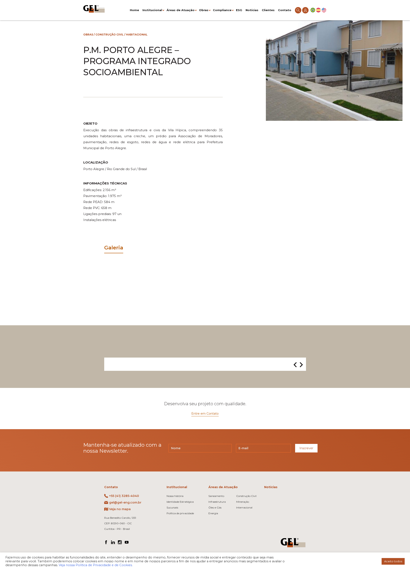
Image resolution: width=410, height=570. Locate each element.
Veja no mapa (120, 509)
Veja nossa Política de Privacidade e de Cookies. (96, 565)
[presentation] (295, 365)
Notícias (252, 10)
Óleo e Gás (214, 507)
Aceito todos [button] (393, 561)
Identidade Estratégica (180, 501)
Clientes (268, 10)
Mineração (242, 501)
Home (134, 10)
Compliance (222, 10)
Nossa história (175, 496)
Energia (213, 513)
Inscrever (306, 448)
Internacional (244, 507)
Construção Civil (109, 34)
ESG (239, 10)
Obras (203, 10)
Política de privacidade (180, 513)
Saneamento (216, 496)
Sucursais (172, 507)
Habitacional (137, 34)
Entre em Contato (205, 413)
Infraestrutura (217, 501)
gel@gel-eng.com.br (125, 502)
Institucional (152, 10)
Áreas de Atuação (181, 10)
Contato (284, 10)
